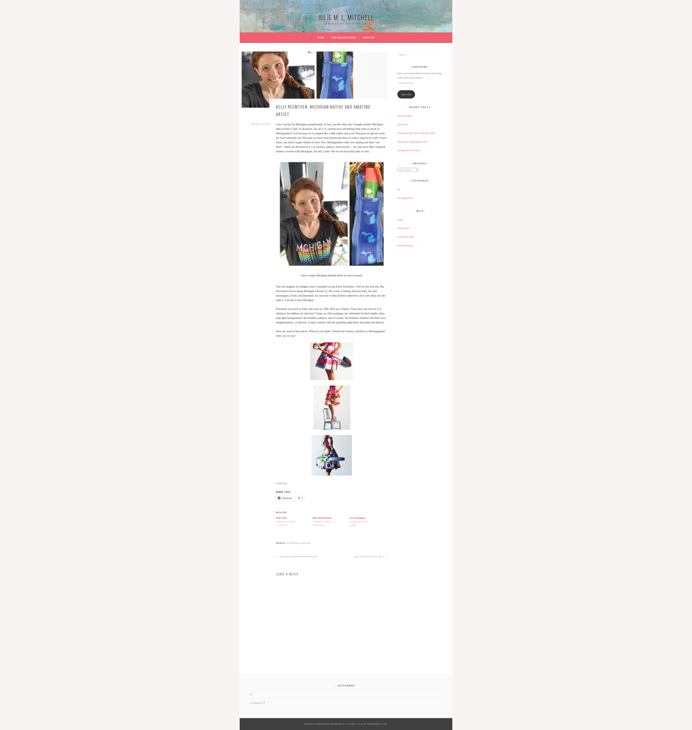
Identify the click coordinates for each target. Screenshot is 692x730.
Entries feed (403, 228)
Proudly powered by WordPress (324, 724)
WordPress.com (377, 724)
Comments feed (405, 236)
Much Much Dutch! (322, 517)
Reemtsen (306, 543)
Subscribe (406, 94)
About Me (368, 37)
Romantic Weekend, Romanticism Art (298, 556)
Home (321, 37)
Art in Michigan (357, 517)
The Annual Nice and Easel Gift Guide (416, 133)
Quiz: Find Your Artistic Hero (369, 556)
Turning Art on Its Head (408, 150)
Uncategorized (405, 198)
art (287, 543)
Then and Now (404, 115)
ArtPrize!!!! (281, 517)
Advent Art (402, 124)
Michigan (295, 543)
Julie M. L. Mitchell (346, 17)
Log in (400, 219)
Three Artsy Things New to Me (412, 141)
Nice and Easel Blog (343, 37)
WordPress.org (404, 245)
